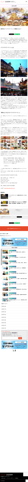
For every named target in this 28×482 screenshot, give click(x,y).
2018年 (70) (3, 328)
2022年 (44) (3, 317)
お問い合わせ (3, 478)
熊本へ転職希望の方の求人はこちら (14, 228)
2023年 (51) (3, 314)
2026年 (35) (3, 306)
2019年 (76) (3, 325)
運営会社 (16, 478)
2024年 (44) (3, 311)
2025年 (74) (3, 309)
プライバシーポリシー (10, 478)
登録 (20, 338)
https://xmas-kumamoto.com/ (9, 188)
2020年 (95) (3, 322)
